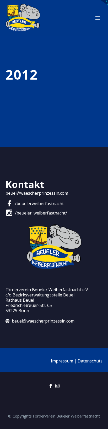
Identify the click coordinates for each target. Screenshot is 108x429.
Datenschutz (90, 361)
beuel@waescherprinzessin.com (37, 193)
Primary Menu (97, 18)
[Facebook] (50, 386)
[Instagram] (57, 386)
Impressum (62, 361)
